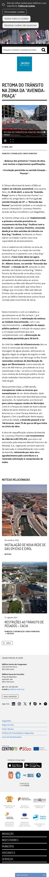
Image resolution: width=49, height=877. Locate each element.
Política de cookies (26, 6)
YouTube (40, 704)
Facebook (30, 704)
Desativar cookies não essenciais (20, 25)
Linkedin (13, 704)
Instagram (19, 704)
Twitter (25, 704)
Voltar (8, 643)
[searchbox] (24, 50)
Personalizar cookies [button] (14, 11)
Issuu (35, 704)
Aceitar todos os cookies (16, 18)
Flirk (45, 704)
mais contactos (10, 696)
